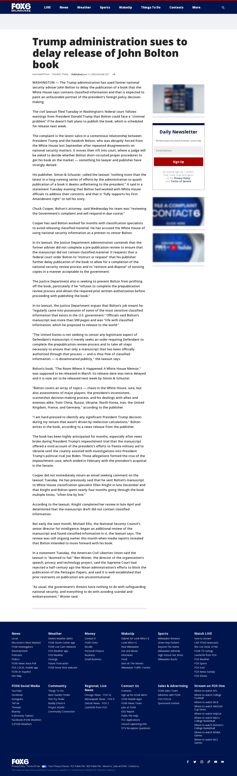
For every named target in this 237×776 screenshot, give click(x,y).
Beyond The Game (168, 646)
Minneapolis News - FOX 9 (99, 699)
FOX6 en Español (21, 671)
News (16, 633)
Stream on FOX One (209, 686)
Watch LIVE (203, 633)
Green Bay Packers (168, 642)
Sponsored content (168, 703)
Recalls (88, 646)
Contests (126, 690)
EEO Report (127, 711)
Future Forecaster (58, 663)
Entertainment (20, 651)
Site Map (17, 675)
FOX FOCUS (164, 699)
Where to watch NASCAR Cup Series (208, 708)
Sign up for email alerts (134, 695)
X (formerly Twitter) (22, 715)
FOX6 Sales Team (168, 690)
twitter (195, 762)
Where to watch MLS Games (206, 741)
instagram (202, 762)
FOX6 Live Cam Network (62, 646)
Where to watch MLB (206, 702)
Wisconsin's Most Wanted (26, 642)
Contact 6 (90, 638)
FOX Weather (55, 655)
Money (90, 633)
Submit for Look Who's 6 (135, 638)
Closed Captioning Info (134, 724)
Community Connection (61, 711)
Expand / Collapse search (223, 7)
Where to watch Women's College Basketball (208, 726)
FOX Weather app (58, 651)
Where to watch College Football (207, 696)
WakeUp (127, 633)
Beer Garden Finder (59, 695)
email (222, 762)
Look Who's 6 (129, 642)
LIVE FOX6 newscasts (206, 642)
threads (208, 762)
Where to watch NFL (206, 690)
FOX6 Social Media (26, 686)
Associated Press (40, 74)
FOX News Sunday (204, 671)
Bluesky (16, 711)
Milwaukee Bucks (167, 659)
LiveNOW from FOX (205, 655)
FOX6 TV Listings (203, 651)
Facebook (17, 695)
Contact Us (130, 686)
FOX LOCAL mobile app (25, 667)
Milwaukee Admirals (169, 651)
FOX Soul (199, 667)
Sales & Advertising (173, 686)
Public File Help (129, 715)
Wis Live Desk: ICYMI (206, 646)
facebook (188, 762)
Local (15, 638)
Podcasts (17, 655)
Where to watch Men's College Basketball (207, 719)
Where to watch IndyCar (207, 713)
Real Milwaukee (130, 646)
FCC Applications (130, 719)
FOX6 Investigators (22, 646)
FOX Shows (200, 675)
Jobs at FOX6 (128, 707)
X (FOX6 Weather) (22, 724)
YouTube (17, 690)
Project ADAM (56, 707)
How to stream (202, 638)
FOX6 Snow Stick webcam (62, 667)
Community (57, 686)
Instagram (17, 699)
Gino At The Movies (132, 663)
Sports (163, 633)
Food (124, 659)
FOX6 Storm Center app (61, 642)
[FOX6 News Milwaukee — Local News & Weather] (23, 7)
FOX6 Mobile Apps (131, 699)
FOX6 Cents (91, 642)
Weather (55, 633)
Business (90, 655)
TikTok (15, 703)
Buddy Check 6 (56, 703)
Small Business (93, 659)
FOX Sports (200, 663)
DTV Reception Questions (135, 728)
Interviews (127, 655)
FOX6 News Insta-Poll (24, 663)
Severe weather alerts (60, 638)
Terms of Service (181, 181)
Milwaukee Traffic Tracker (135, 667)
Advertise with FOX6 (169, 695)
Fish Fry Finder (56, 699)
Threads (16, 707)
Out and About (129, 651)
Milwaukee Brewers (169, 638)
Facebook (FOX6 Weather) (26, 719)
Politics (16, 659)
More (196, 7)
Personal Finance (94, 651)
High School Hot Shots (170, 655)
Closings (53, 659)
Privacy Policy (182, 178)
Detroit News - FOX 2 (97, 703)
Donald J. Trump (60, 74)
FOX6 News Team (131, 703)
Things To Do (56, 690)
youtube (215, 762)
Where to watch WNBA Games (207, 734)
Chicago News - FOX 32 (98, 695)
